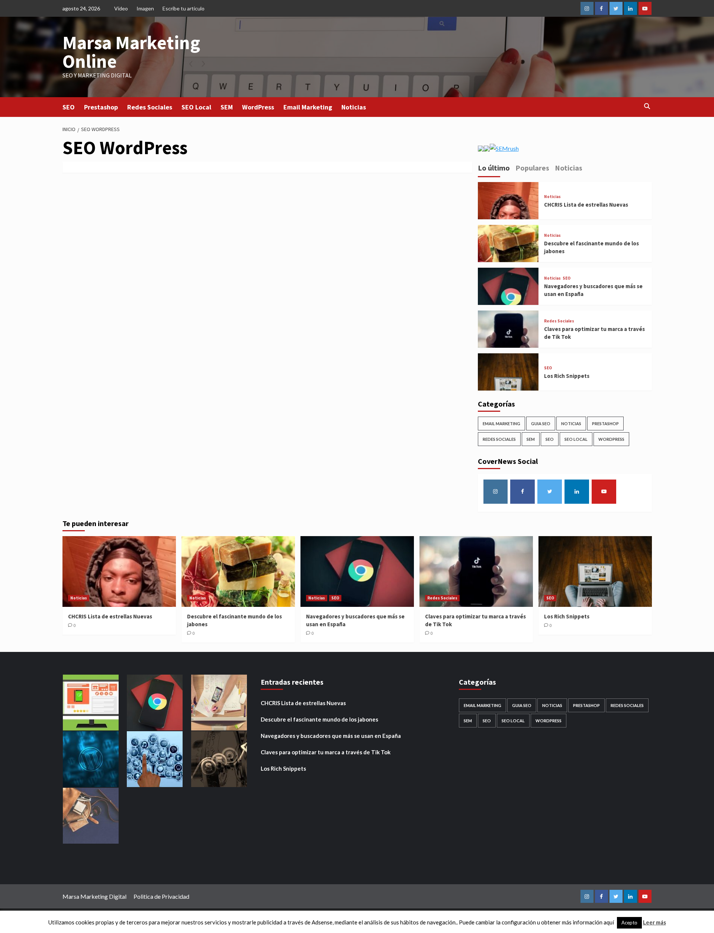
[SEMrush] (498, 147)
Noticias (353, 107)
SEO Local (196, 107)
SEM (227, 107)
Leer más (654, 922)
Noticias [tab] (568, 167)
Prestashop (101, 107)
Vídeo (121, 8)
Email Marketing (307, 107)
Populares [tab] (532, 167)
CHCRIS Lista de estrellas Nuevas (586, 204)
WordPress (258, 107)
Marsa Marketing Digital (94, 896)
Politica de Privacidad (161, 896)
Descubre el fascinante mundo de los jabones (319, 719)
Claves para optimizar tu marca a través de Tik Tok (325, 752)
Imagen (145, 8)
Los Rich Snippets (566, 375)
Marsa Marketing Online (131, 52)
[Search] (647, 106)
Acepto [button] (629, 923)
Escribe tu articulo (184, 8)
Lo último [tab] (494, 167)
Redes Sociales (149, 107)
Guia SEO (540, 423)
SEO (68, 107)
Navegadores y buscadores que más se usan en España (331, 735)
